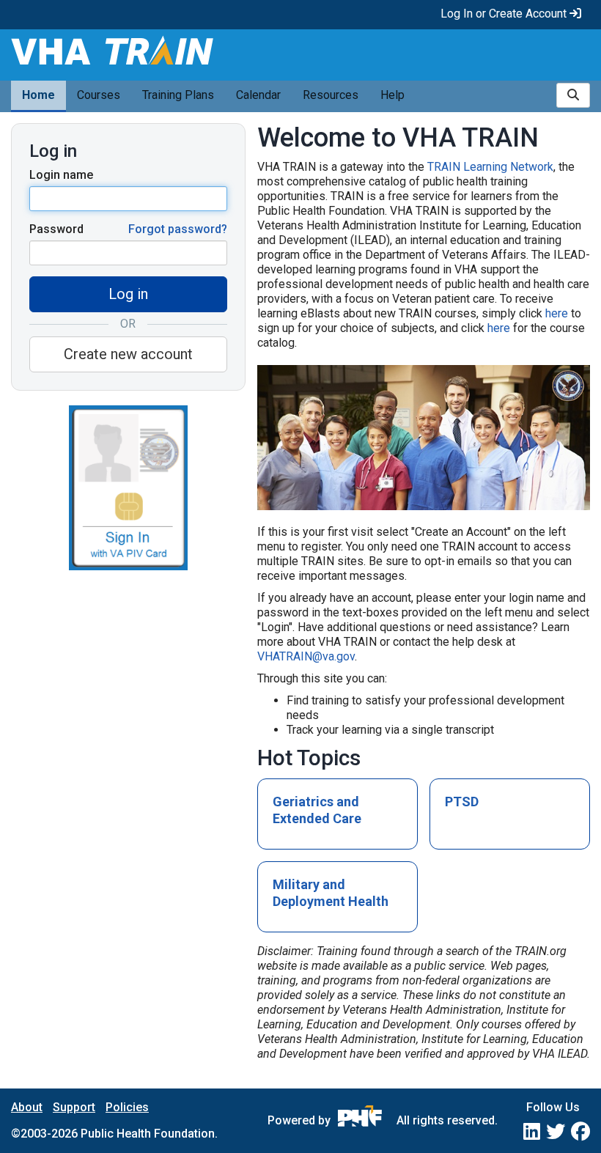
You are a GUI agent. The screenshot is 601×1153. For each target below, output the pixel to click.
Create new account (128, 354)
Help (392, 95)
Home (38, 95)
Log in (128, 294)
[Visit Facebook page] (580, 1131)
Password (56, 229)
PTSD (462, 801)
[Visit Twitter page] (555, 1131)
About (27, 1107)
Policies (127, 1107)
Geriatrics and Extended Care (317, 810)
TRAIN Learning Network (490, 167)
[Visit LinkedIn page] (531, 1131)
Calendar (258, 95)
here (556, 313)
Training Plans (178, 95)
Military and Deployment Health (330, 893)
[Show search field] (573, 95)
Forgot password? (177, 229)
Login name (61, 175)
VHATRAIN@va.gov (306, 656)
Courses (98, 95)
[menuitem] (38, 96)
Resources (330, 95)
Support (74, 1107)
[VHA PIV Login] (128, 486)
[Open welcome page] (150, 54)
